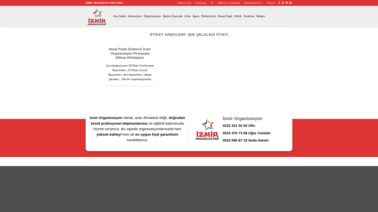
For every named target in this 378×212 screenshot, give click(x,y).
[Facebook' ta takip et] (279, 3)
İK (212, 2)
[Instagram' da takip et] (283, 3)
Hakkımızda (184, 2)
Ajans (196, 16)
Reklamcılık (208, 16)
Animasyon (135, 16)
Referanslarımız (253, 2)
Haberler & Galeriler (229, 2)
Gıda (187, 16)
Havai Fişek (225, 16)
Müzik (238, 16)
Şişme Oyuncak (173, 16)
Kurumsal (200, 2)
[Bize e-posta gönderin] (290, 3)
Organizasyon (152, 16)
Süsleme (249, 16)
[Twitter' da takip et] (286, 3)
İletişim (271, 2)
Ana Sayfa (119, 16)
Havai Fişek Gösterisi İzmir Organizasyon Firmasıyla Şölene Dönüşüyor (130, 53)
